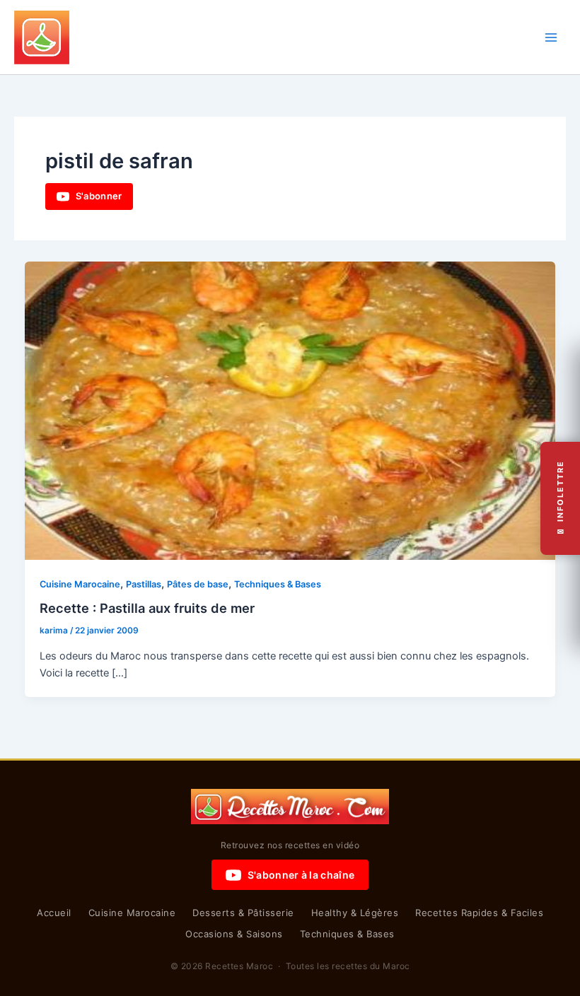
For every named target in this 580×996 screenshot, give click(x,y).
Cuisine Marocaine (80, 584)
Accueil (54, 912)
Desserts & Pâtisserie (243, 912)
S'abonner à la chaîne (301, 875)
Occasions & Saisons (234, 933)
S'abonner (99, 195)
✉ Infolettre (560, 498)
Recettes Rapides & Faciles (479, 912)
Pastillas (143, 584)
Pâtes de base (197, 584)
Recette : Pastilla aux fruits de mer (147, 608)
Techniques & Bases (277, 584)
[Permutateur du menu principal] (551, 37)
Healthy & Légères (355, 912)
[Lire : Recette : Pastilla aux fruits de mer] (290, 410)
